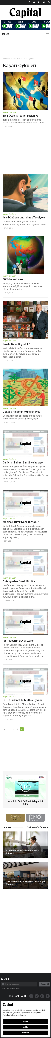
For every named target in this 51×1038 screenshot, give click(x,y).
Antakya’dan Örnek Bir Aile (19, 581)
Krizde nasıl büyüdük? (16, 344)
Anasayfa (6, 59)
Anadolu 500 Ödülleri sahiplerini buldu (25, 802)
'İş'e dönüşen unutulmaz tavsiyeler (24, 217)
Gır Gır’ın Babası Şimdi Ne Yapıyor (23, 462)
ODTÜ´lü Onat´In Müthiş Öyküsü (23, 700)
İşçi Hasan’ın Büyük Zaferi (18, 640)
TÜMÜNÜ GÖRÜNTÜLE (36, 827)
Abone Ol (45, 984)
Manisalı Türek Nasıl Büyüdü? (21, 522)
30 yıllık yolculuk (13, 279)
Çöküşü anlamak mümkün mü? (21, 411)
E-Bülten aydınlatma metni (10, 989)
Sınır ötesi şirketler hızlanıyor (21, 115)
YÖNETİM (16, 59)
